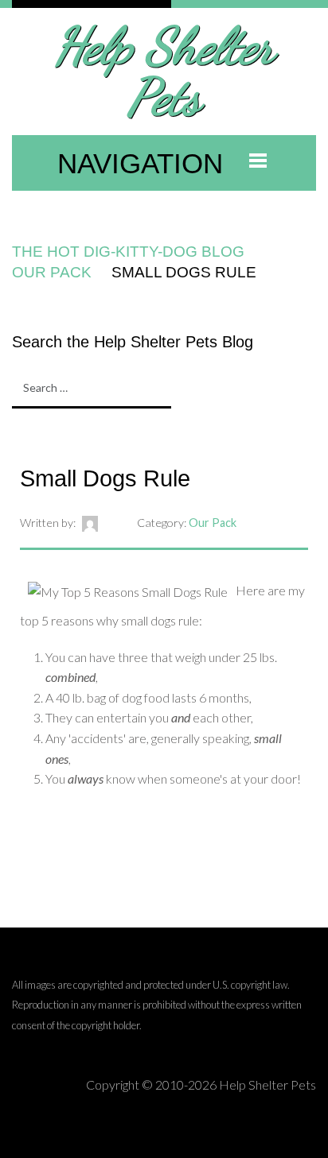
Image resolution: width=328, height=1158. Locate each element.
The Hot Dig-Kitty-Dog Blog (128, 251)
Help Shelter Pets (164, 71)
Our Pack (52, 272)
